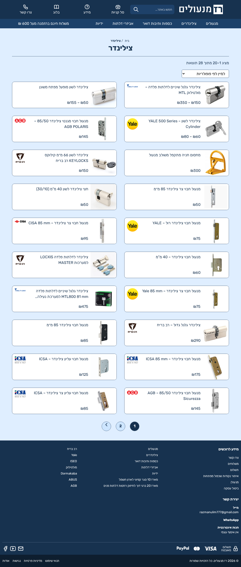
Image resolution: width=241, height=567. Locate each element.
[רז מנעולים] (201, 9)
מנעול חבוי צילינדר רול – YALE (177, 223)
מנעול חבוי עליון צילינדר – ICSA (63, 359)
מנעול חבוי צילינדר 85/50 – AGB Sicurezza (174, 396)
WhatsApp (231, 520)
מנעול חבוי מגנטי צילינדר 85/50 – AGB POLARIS (61, 124)
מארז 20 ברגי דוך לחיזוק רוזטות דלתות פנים (131, 485)
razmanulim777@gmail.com (219, 512)
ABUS (73, 479)
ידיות (99, 23)
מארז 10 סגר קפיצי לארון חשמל (138, 479)
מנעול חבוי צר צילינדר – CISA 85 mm (58, 223)
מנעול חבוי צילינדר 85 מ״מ (67, 325)
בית (127, 40)
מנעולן (235, 482)
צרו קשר (233, 457)
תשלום (234, 470)
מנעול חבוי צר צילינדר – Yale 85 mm (171, 291)
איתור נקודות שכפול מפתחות (221, 476)
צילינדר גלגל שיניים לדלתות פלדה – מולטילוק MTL (173, 90)
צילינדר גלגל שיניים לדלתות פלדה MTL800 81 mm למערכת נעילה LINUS (62, 294)
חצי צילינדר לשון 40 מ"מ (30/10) (62, 189)
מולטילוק (71, 467)
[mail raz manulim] (21, 549)
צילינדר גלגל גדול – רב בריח (179, 325)
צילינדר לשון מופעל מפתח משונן (63, 87)
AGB (74, 485)
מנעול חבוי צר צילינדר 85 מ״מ (177, 189)
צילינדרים (189, 23)
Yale (74, 455)
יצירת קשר (231, 499)
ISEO (73, 461)
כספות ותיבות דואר (157, 23)
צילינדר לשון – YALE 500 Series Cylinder (175, 124)
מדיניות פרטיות (33, 561)
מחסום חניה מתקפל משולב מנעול (175, 155)
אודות (5, 561)
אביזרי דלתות (122, 23)
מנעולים (212, 23)
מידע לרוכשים (228, 449)
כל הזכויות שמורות (200, 561)
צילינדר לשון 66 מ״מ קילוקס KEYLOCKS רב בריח (66, 158)
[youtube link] (13, 549)
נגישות (16, 561)
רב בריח (72, 449)
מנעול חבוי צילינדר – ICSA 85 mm (173, 359)
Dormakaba (69, 473)
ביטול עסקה (231, 488)
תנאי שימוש (52, 561)
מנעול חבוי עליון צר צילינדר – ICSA (61, 393)
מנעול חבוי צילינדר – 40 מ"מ (178, 257)
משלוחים (233, 463)
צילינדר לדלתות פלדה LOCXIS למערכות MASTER (64, 260)
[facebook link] (5, 549)
